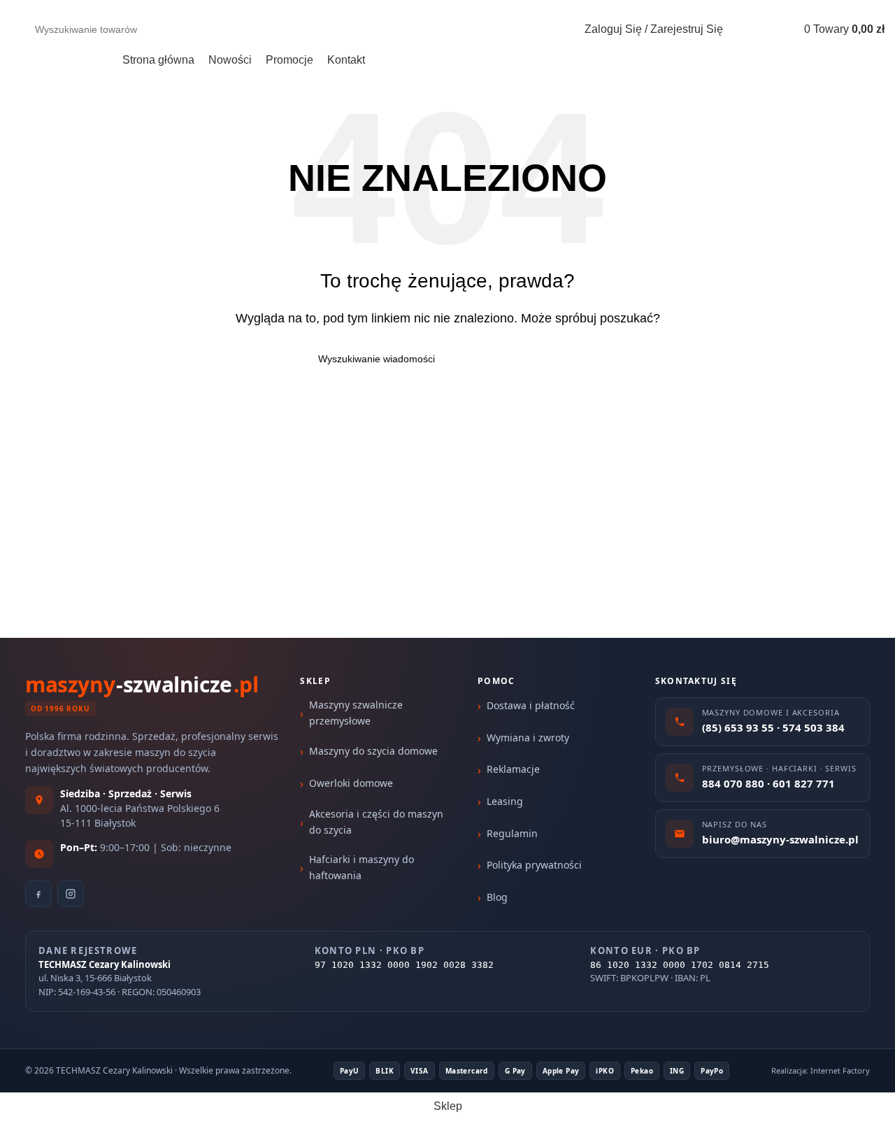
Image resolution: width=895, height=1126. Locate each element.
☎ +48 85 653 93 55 (641, 7)
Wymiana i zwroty (528, 737)
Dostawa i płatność (531, 705)
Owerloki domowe (351, 783)
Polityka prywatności (534, 864)
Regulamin (512, 833)
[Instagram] (70, 894)
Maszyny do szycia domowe (373, 750)
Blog (497, 897)
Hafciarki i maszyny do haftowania (361, 867)
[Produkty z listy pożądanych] (745, 29)
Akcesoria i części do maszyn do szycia (376, 821)
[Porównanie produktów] (776, 29)
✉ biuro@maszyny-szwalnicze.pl (795, 7)
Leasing (505, 801)
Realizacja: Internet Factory (820, 1070)
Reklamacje (513, 769)
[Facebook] (38, 894)
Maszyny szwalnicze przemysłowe (356, 712)
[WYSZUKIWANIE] (527, 29)
